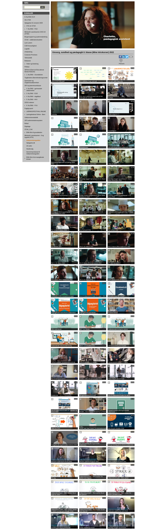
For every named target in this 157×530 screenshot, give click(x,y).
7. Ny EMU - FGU (32, 29)
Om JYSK (28, 20)
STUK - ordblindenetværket (33, 40)
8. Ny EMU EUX (30, 17)
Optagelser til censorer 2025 (34, 23)
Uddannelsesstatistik (31, 117)
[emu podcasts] (121, 60)
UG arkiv (29, 146)
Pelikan (27, 67)
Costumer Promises (31, 55)
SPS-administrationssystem (33, 120)
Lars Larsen (28, 43)
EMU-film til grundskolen (34, 132)
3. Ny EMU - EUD (32, 93)
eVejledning (28, 52)
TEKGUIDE (28, 58)
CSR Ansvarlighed (31, 46)
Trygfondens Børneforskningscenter (36, 77)
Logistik (27, 49)
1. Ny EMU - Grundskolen (34, 74)
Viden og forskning (32, 64)
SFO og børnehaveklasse (33, 85)
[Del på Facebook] (120, 57)
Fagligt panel (29, 108)
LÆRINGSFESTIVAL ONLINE (36, 111)
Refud (26, 123)
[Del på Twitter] (126, 57)
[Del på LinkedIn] (123, 57)
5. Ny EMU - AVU (31, 99)
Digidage (27, 126)
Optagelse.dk (30, 143)
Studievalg (29, 149)
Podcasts (121, 63)
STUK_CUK (29, 129)
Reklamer (28, 61)
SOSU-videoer (29, 102)
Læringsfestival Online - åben (35, 114)
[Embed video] (131, 56)
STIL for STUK (31, 26)
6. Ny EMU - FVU (32, 105)
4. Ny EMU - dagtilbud (33, 96)
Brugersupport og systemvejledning (36, 37)
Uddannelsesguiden (33, 140)
